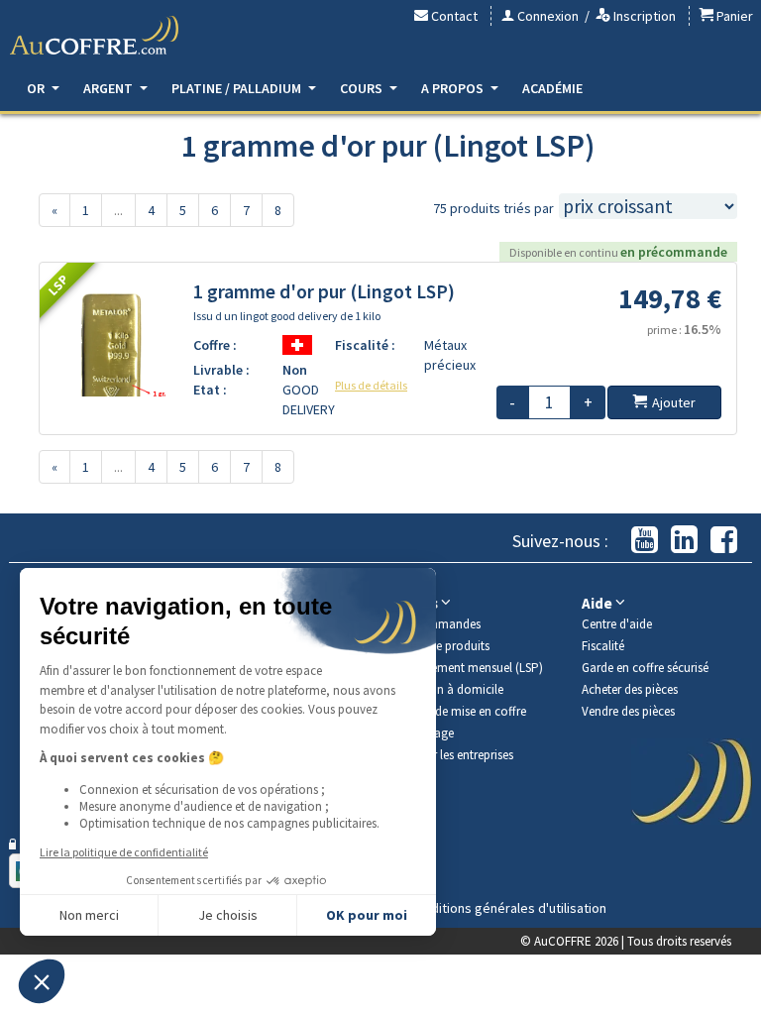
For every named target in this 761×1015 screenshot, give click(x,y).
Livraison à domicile (449, 689)
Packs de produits (442, 645)
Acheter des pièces (630, 689)
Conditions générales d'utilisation (507, 908)
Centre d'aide (617, 624)
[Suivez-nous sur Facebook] (723, 540)
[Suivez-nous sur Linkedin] (684, 540)
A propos (454, 88)
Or (37, 88)
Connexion (546, 16)
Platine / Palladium (237, 88)
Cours (362, 88)
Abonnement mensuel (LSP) (469, 667)
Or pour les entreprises (454, 754)
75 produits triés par (493, 208)
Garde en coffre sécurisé (645, 667)
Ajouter (674, 402)
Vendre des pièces (628, 711)
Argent (109, 88)
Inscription (643, 16)
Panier (733, 16)
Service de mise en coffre (460, 711)
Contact (453, 16)
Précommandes (438, 624)
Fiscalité (603, 645)
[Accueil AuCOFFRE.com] (94, 36)
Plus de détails (371, 385)
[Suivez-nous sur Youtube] (644, 540)
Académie (552, 88)
